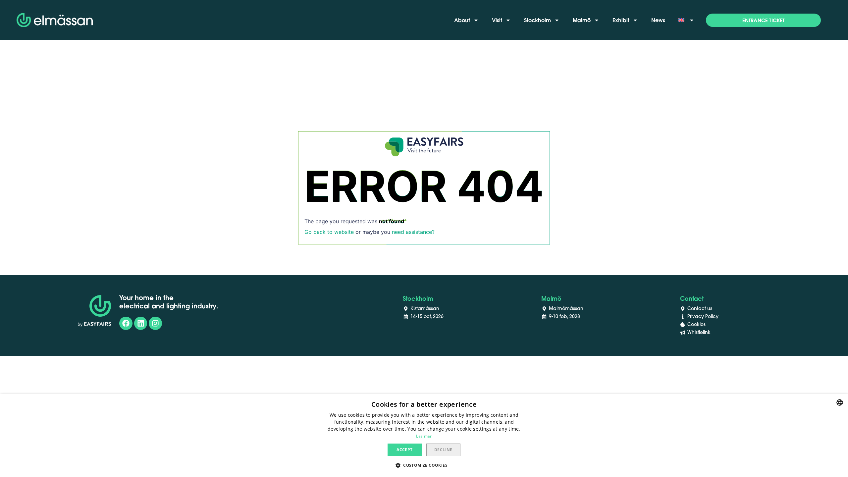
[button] (763, 20)
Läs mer (424, 436)
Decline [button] (443, 449)
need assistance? (413, 232)
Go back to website (329, 232)
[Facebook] (125, 323)
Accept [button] (404, 449)
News (658, 20)
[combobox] (839, 402)
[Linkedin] (140, 323)
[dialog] (424, 435)
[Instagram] (155, 323)
